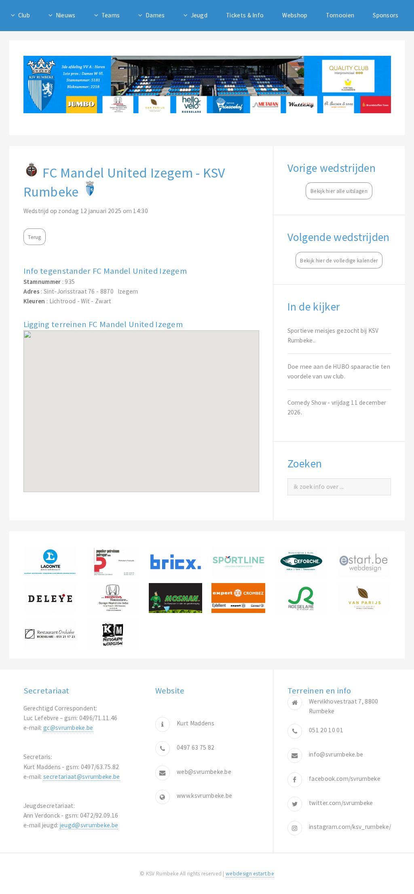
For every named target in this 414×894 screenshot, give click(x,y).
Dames (155, 15)
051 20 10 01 (326, 730)
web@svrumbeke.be (204, 772)
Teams (110, 15)
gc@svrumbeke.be (68, 727)
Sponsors (385, 15)
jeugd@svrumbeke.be (89, 825)
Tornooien (340, 15)
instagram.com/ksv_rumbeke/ (350, 827)
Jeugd (199, 15)
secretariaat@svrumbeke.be (81, 776)
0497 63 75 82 (195, 747)
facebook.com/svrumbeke (344, 778)
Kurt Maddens (195, 723)
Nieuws (66, 15)
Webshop (294, 15)
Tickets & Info (245, 15)
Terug (34, 237)
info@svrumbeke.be (336, 754)
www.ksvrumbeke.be (204, 795)
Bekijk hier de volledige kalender (339, 260)
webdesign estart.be (250, 873)
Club (24, 15)
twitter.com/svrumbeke (341, 803)
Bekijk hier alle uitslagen (339, 191)
